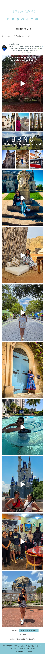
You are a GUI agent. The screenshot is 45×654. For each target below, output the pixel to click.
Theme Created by (22, 651)
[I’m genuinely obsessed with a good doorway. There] (22, 370)
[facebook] (13, 19)
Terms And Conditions (26, 648)
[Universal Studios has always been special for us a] (22, 599)
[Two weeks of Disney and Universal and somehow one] (22, 427)
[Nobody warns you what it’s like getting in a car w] (22, 484)
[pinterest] (18, 19)
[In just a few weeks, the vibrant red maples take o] (22, 83)
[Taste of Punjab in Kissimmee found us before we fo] (22, 542)
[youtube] (22, 19)
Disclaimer (25, 647)
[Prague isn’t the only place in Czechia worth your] (22, 141)
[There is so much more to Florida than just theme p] (22, 312)
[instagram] (8, 19)
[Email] (36, 19)
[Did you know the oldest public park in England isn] (22, 198)
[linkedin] (32, 19)
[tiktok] (27, 19)
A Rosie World (22, 11)
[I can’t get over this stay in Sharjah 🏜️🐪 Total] (22, 255)
